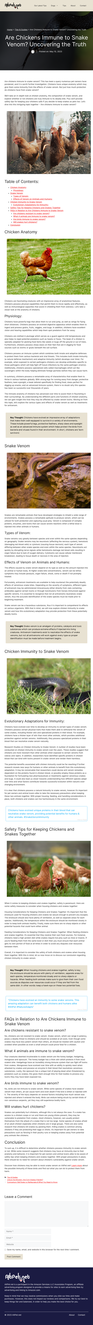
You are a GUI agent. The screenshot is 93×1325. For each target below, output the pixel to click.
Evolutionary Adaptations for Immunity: (31, 205)
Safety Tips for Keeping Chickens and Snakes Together (35, 208)
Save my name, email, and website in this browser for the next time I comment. (43, 1249)
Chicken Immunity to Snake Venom (26, 202)
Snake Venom (16, 193)
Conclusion (15, 225)
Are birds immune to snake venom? (29, 219)
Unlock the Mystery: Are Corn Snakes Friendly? (25, 1180)
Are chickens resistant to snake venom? (31, 213)
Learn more (76, 1165)
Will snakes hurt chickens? (25, 222)
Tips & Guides (21, 30)
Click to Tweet (82, 820)
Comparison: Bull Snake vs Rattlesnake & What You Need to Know (32, 1182)
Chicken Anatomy (18, 187)
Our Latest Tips (40, 6)
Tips (64, 6)
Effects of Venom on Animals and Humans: (32, 199)
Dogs (53, 6)
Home (9, 30)
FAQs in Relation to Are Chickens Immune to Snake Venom (36, 210)
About (73, 6)
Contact (83, 6)
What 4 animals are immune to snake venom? (34, 216)
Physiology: (18, 190)
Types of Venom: (21, 196)
